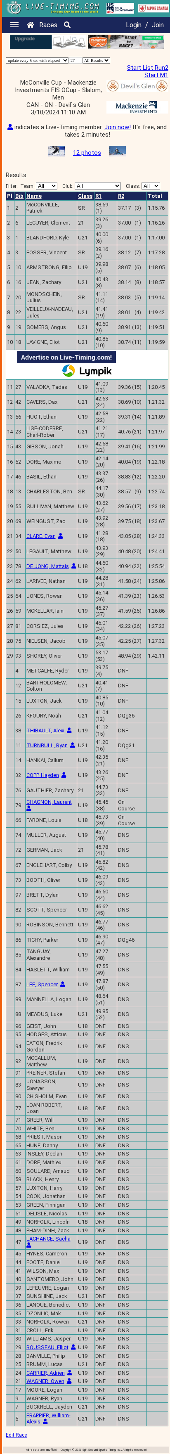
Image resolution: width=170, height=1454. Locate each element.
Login (134, 25)
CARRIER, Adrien (45, 1373)
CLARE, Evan (41, 536)
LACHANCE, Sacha (48, 1239)
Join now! (117, 127)
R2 (121, 196)
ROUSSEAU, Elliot (47, 1347)
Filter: (20, 186)
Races (48, 25)
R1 (98, 196)
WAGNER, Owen (45, 1381)
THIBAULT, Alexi (45, 730)
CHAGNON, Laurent (49, 802)
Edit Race (16, 1435)
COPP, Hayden (42, 775)
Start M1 (156, 75)
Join (158, 25)
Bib (19, 196)
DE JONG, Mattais (47, 566)
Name (34, 196)
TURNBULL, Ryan (47, 745)
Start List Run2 (147, 67)
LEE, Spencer (42, 984)
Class (85, 196)
